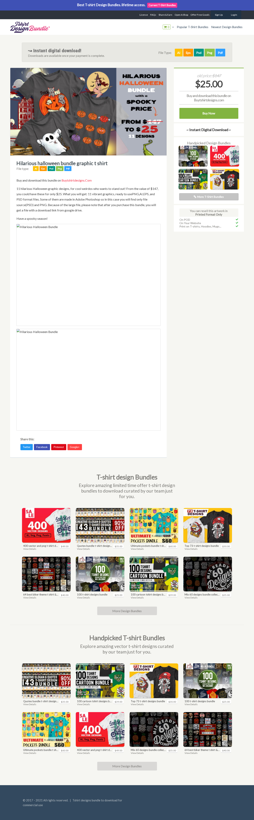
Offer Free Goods (200, 14)
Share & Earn (165, 14)
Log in (234, 14)
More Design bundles (127, 766)
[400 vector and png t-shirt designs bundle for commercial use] (224, 165)
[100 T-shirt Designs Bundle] (193, 165)
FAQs (153, 14)
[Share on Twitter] (27, 446)
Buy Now (208, 113)
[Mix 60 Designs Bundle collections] (207, 574)
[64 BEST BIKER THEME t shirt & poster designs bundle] (46, 574)
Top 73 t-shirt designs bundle (202, 545)
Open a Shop (181, 14)
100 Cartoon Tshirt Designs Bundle (148, 594)
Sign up (219, 14)
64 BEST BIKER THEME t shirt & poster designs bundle (40, 594)
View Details (29, 548)
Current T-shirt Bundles (162, 5)
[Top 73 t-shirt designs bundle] (224, 188)
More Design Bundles (127, 611)
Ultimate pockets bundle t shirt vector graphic (148, 545)
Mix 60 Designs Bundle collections (202, 594)
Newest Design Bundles (226, 27)
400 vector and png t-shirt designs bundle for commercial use (40, 545)
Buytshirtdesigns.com (77, 180)
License (144, 14)
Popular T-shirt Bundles (192, 27)
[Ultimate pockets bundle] (154, 525)
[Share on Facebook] (42, 446)
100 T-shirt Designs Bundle (92, 594)
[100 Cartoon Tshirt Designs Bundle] (193, 188)
